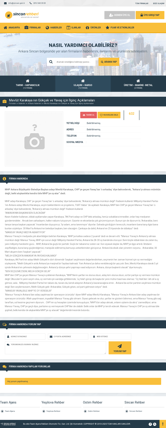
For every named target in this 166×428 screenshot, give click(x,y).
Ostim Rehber (94, 411)
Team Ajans (10, 411)
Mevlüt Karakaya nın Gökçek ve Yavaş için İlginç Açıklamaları (69, 103)
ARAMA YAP (110, 62)
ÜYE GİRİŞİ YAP (152, 15)
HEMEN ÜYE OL (122, 15)
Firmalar (12, 103)
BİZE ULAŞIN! (158, 3)
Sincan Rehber (135, 411)
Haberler (21, 103)
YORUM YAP (120, 351)
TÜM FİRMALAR (141, 3)
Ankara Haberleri (35, 103)
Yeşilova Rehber (53, 411)
